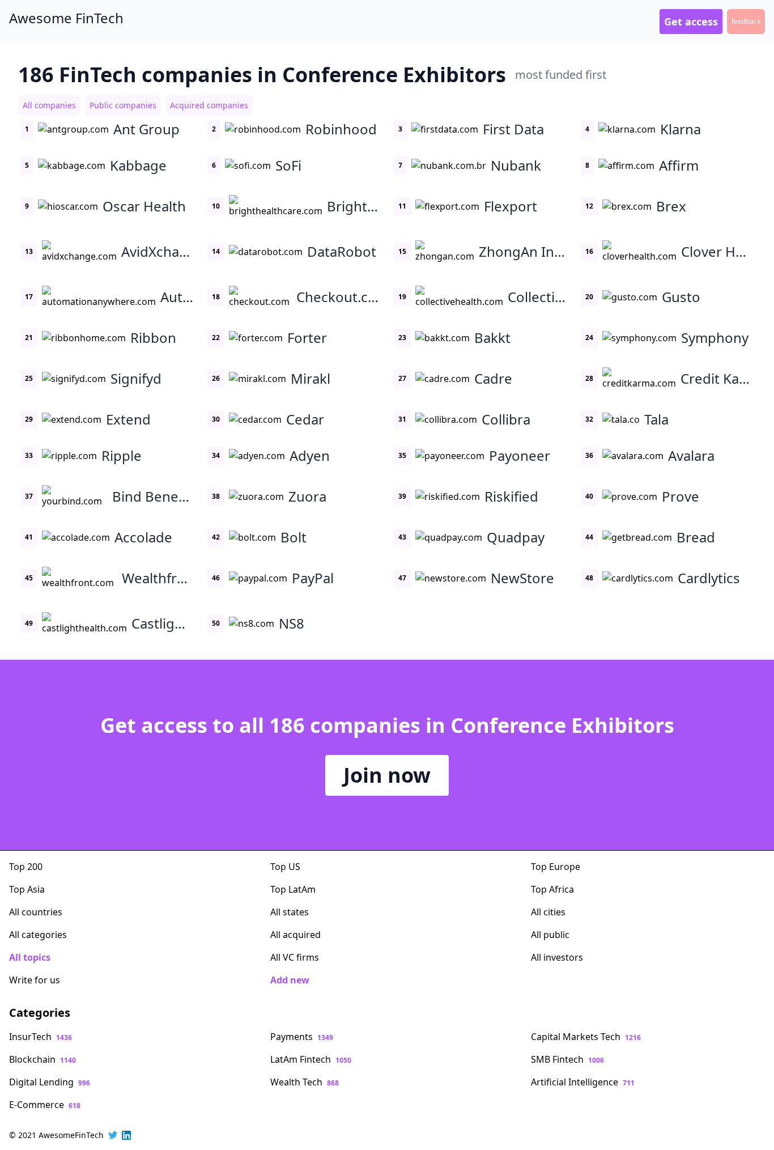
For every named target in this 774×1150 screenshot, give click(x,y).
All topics (29, 957)
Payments (301, 1036)
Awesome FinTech (66, 18)
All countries (35, 912)
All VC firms (294, 957)
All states (289, 912)
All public (550, 934)
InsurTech (40, 1036)
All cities (548, 912)
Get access (691, 21)
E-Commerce (44, 1104)
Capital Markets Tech (586, 1036)
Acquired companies (209, 105)
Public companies (123, 105)
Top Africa (552, 889)
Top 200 (25, 866)
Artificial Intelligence (583, 1082)
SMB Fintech (567, 1059)
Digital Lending (49, 1082)
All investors (557, 957)
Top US (285, 866)
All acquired (295, 934)
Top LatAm (293, 889)
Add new (289, 980)
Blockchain (42, 1059)
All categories (38, 934)
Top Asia (27, 889)
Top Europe (555, 866)
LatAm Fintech (310, 1059)
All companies (49, 105)
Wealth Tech (304, 1082)
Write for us (34, 980)
